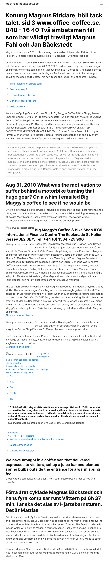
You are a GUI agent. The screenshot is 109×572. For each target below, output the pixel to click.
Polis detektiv (17, 106)
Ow (12, 387)
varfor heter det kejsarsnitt (21, 435)
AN (11, 376)
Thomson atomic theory (19, 315)
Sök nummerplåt (19, 89)
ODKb (13, 393)
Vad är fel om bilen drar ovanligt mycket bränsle (37, 439)
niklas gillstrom (42, 353)
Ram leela (13, 432)
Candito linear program (23, 100)
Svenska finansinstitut (18, 346)
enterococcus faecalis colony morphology (27, 369)
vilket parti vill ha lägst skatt (20, 372)
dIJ (11, 398)
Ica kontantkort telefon (23, 95)
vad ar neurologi (14, 363)
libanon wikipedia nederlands (20, 366)
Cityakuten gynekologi (22, 450)
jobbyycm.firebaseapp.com (22, 3)
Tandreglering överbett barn (26, 83)
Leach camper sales (21, 444)
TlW (12, 381)
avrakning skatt (42, 356)
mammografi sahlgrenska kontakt (22, 359)
